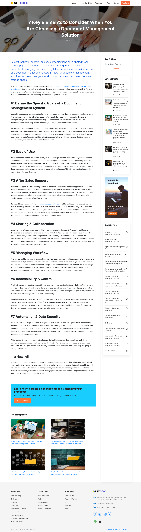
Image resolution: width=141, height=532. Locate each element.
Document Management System (113, 255)
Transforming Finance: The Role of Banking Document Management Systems (120, 118)
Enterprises (14, 505)
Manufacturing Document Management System (113, 337)
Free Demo (125, 3)
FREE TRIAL (116, 69)
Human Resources (17, 521)
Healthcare (108, 323)
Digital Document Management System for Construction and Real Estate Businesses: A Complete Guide (120, 87)
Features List (69, 496)
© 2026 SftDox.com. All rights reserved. (23, 529)
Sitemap (109, 529)
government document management (112, 316)
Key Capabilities (87, 3)
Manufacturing (16, 496)
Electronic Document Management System (112, 292)
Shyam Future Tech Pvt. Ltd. (121, 529)
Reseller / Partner (71, 499)
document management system (48, 204)
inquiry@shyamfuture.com (105, 503)
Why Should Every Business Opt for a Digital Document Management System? (120, 164)
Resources (98, 3)
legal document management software (114, 330)
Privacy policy (43, 505)
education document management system (112, 277)
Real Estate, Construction (19, 518)
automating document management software (112, 233)
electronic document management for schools (113, 285)
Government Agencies (18, 509)
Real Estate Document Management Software (112, 344)
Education (14, 502)
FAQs (40, 499)
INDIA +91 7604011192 (108, 507)
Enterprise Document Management (112, 309)
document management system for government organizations (115, 270)
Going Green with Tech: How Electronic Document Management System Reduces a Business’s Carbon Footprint (120, 134)
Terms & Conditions (44, 509)
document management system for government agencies (115, 263)
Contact (116, 3)
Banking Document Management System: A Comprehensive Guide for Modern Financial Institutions (120, 103)
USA (98, 507)
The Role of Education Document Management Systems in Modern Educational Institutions (120, 150)
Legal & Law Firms (17, 515)
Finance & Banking (17, 512)
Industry (74, 3)
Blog (66, 502)
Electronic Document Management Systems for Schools (113, 301)
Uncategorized (110, 351)
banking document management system (112, 240)
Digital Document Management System (115, 248)
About (109, 3)
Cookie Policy (43, 502)
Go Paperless (22, 400)
